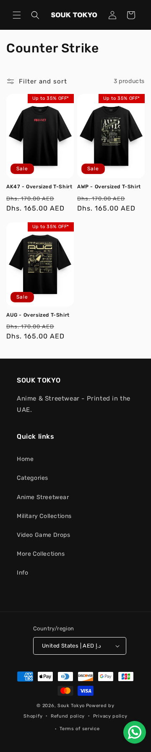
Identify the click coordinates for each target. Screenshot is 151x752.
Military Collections (44, 516)
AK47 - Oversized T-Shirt (39, 187)
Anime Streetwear (43, 497)
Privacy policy (110, 716)
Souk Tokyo (71, 705)
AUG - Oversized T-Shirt (38, 315)
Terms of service (79, 728)
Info (22, 572)
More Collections (41, 553)
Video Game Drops (43, 535)
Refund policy (68, 716)
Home (25, 459)
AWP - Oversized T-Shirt (109, 187)
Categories (32, 477)
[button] (17, 15)
